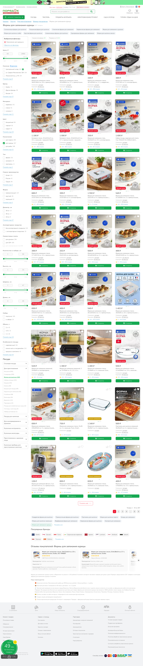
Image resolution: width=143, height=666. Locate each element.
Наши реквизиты (77, 640)
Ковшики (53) (8, 383)
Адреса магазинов (8, 7)
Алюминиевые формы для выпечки (56, 33)
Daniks (38, 535)
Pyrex (59, 535)
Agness (90, 535)
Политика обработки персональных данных (120, 637)
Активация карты (20, 7)
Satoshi (126, 535)
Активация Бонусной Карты (115, 630)
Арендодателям (77, 627)
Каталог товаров (8, 617)
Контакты (40, 637)
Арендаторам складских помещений (83, 620)
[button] (14, 17)
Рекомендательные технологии (116, 647)
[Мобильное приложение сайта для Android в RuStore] (72, 654)
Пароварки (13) (8, 403)
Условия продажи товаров (115, 620)
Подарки (5, 640)
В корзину (44, 93)
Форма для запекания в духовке (113, 29)
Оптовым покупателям (79, 630)
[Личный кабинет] (130, 607)
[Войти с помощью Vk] (136, 7)
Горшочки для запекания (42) (12, 392)
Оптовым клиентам (32, 7)
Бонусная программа (113, 626)
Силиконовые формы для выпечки (15, 29)
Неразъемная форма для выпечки (91, 521)
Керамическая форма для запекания (88, 29)
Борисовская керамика (74, 535)
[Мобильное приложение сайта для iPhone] (60, 654)
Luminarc (102, 535)
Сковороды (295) (9, 374)
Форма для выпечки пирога (109, 517)
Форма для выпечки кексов (106, 33)
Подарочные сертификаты (115, 623)
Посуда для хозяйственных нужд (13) (15, 406)
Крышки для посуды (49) (11, 389)
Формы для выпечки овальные (42, 521)
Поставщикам (76, 623)
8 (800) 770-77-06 (69, 7)
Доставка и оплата (83, 7)
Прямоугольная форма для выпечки (67, 517)
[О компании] (13, 607)
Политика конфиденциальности (116, 633)
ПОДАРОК (9, 656)
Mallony (49, 539)
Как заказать (41, 620)
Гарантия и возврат (43, 627)
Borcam (48, 535)
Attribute (114, 535)
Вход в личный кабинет (44, 634)
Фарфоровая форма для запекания (66, 521)
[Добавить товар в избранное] (54, 43)
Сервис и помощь (43, 617)
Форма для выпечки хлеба (12, 33)
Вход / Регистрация (128, 7)
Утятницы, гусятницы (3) (11, 409)
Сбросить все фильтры (11, 45)
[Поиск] (91, 12)
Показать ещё (83, 503)
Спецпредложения (8, 627)
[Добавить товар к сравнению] (51, 43)
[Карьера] (106, 606)
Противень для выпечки (89, 517)
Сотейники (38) (8, 394)
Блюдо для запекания (128, 517)
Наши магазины (7, 634)
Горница (38, 539)
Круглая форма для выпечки (33, 33)
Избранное (6, 624)
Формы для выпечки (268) (12, 377)
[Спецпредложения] (83, 607)
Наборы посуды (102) (10, 380)
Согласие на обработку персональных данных (120, 643)
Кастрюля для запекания (112, 521)
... (130, 511)
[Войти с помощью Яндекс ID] (139, 7)
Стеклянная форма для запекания (62, 29)
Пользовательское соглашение (116, 640)
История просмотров (8, 631)
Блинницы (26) (8, 397)
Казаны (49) (7, 386)
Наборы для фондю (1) (10, 412)
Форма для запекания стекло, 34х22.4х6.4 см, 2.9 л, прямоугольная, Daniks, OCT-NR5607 (58, 552)
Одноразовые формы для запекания (82, 33)
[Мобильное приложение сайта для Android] (47, 654)
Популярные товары (8, 620)
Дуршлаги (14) (8, 400)
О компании (76, 637)
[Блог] (36, 607)
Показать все (58, 525)
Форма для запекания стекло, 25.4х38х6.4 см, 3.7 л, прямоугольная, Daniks (108, 552)
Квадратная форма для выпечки (42, 517)
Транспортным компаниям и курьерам (83, 634)
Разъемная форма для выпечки (39, 29)
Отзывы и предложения (44, 630)
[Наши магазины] (60, 607)
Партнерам (76, 617)
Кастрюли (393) (8, 371)
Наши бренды (6, 637)
